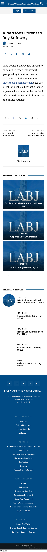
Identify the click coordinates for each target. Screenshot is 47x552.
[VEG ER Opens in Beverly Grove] (9, 347)
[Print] (29, 54)
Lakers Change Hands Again (23, 267)
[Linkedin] (17, 54)
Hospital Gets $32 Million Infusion (29, 317)
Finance (23, 200)
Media (19, 360)
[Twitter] (11, 54)
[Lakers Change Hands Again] (23, 256)
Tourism (23, 233)
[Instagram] (16, 383)
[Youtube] (37, 383)
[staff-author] (5, 43)
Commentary (22, 297)
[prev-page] (4, 275)
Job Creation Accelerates (9, 134)
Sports (23, 264)
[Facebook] (5, 54)
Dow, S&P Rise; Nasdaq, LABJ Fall (36, 134)
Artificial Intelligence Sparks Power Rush (23, 204)
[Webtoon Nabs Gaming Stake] (9, 363)
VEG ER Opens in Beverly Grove (29, 348)
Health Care (22, 313)
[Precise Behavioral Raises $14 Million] (9, 332)
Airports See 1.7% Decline (23, 236)
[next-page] (8, 275)
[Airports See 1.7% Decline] (23, 225)
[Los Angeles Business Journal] (23, 4)
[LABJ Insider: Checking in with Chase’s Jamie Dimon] (9, 300)
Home (5, 26)
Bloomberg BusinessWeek (18, 82)
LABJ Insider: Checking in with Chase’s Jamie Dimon (30, 301)
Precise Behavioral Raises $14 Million (30, 333)
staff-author (15, 43)
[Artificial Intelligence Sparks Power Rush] (23, 194)
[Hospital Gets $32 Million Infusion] (9, 316)
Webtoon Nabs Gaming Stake (29, 364)
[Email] (23, 54)
